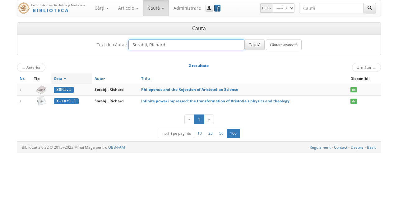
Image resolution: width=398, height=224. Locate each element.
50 (221, 133)
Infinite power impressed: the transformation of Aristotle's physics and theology (215, 101)
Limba (266, 8)
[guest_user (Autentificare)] (209, 8)
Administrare (187, 8)
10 (199, 133)
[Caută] (369, 8)
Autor (100, 78)
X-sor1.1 (66, 101)
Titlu (145, 78)
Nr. (22, 78)
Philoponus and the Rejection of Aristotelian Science (189, 89)
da (353, 90)
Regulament (320, 147)
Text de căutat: (112, 45)
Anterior (31, 67)
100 (233, 133)
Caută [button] (154, 8)
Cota (58, 78)
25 (210, 133)
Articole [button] (126, 8)
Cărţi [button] (100, 8)
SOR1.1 (63, 89)
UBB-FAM (116, 147)
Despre (357, 147)
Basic (371, 147)
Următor (366, 67)
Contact (340, 147)
